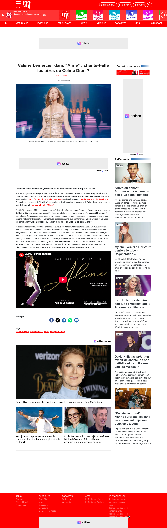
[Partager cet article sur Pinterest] (63, 321)
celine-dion (20, 332)
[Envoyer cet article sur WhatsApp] (69, 321)
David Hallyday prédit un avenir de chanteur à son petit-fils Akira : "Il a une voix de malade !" (132, 361)
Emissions (42, 23)
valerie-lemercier (36, 332)
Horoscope (156, 23)
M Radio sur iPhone (94, 499)
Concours (43, 508)
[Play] (3, 15)
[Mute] (44, 15)
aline (52, 332)
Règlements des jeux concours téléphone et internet (118, 517)
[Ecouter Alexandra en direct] (133, 72)
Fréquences (64, 23)
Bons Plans (44, 499)
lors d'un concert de (93, 199)
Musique (101, 23)
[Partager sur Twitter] (57, 321)
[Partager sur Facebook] (51, 321)
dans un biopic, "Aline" (43, 205)
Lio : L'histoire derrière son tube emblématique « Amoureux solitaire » (132, 304)
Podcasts (120, 23)
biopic (47, 332)
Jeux (137, 23)
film (27, 332)
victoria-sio (60, 332)
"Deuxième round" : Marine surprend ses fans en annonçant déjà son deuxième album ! (132, 418)
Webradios (22, 23)
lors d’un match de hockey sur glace (46, 199)
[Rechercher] (149, 4)
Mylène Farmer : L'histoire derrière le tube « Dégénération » (133, 250)
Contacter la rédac (47, 511)
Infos (41, 502)
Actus (84, 23)
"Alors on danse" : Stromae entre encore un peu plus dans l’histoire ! (132, 191)
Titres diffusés (22, 502)
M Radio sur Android (94, 502)
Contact (19, 499)
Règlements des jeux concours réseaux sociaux (118, 502)
